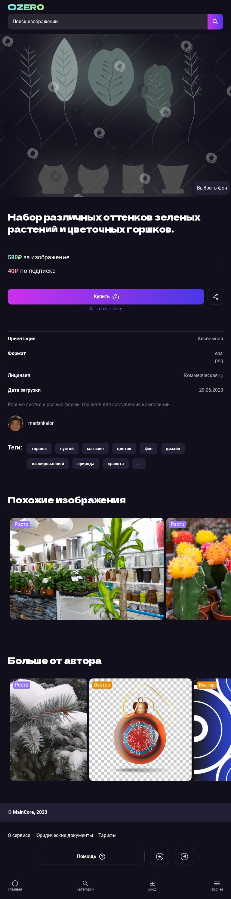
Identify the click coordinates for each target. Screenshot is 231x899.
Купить (102, 296)
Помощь (86, 856)
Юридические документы (64, 835)
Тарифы (107, 835)
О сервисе (19, 835)
